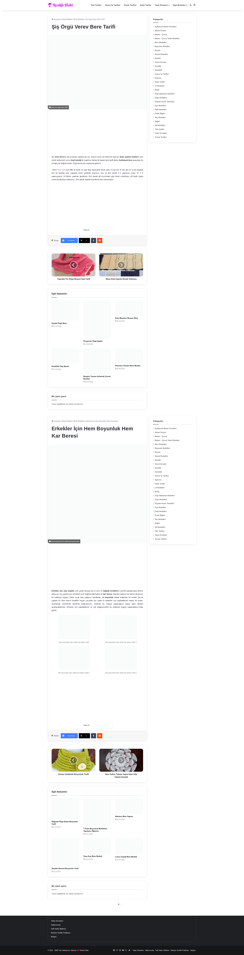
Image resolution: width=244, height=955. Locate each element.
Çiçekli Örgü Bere (59, 323)
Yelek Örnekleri (161, 5)
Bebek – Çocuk (161, 35)
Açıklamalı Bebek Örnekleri (166, 27)
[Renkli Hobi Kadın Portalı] (61, 5)
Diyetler (158, 58)
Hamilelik (158, 70)
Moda (157, 90)
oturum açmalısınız (76, 404)
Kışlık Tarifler (145, 5)
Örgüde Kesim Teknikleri (164, 102)
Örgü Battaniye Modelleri (165, 94)
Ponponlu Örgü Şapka (93, 341)
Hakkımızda (55, 925)
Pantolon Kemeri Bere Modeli (127, 366)
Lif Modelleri (160, 86)
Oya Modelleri (160, 106)
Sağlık (157, 121)
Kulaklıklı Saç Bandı (60, 366)
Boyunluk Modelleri (162, 46)
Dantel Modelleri (161, 54)
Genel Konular (160, 62)
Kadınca (158, 78)
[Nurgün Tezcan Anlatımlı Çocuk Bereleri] (97, 361)
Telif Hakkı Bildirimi (58, 929)
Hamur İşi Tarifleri (112, 5)
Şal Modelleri (160, 125)
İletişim (54, 937)
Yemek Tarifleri (130, 5)
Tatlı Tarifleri (96, 5)
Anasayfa (56, 19)
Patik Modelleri (161, 110)
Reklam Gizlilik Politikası (60, 933)
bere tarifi (61, 170)
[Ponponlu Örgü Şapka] (97, 319)
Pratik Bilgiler (160, 113)
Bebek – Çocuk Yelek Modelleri (167, 38)
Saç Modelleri (160, 117)
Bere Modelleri (79, 19)
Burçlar (158, 50)
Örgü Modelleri (179, 5)
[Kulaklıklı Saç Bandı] (66, 356)
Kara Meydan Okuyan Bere (126, 318)
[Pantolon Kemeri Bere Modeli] (129, 355)
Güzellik (158, 66)
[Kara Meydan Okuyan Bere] (129, 308)
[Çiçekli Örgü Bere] (66, 310)
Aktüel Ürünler (160, 31)
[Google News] (102, 230)
